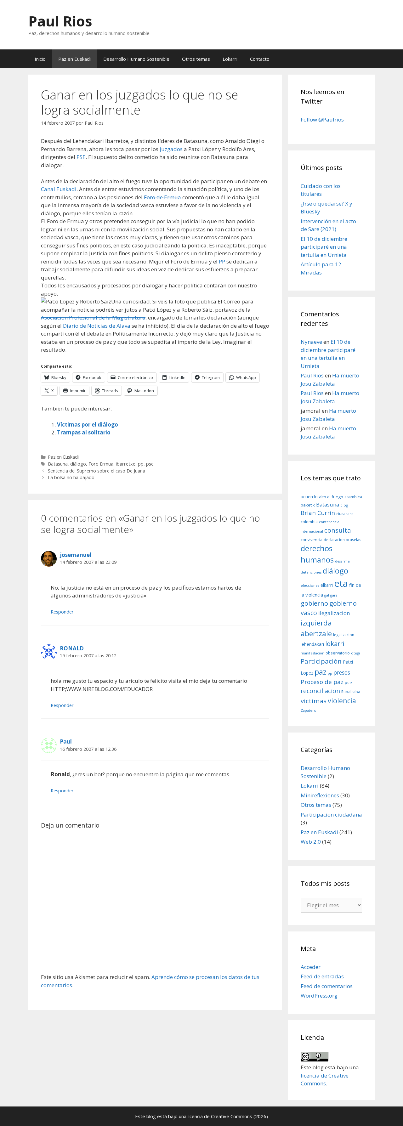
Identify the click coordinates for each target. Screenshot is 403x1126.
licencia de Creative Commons (220, 1116)
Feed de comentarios (327, 986)
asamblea (353, 497)
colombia (309, 521)
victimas (313, 700)
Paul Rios (60, 21)
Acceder (311, 966)
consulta (337, 530)
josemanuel (75, 554)
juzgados (171, 149)
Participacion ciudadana (331, 814)
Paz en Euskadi (74, 59)
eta (341, 583)
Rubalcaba (350, 691)
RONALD (72, 648)
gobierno (314, 603)
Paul (66, 741)
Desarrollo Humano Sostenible (136, 59)
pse (150, 464)
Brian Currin (318, 513)
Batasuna (58, 464)
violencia (342, 700)
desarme (342, 561)
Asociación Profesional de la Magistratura (93, 317)
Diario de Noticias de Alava (96, 325)
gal (326, 595)
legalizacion (343, 634)
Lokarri (230, 59)
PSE (81, 157)
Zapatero (308, 710)
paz (320, 671)
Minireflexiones (320, 795)
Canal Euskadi (59, 189)
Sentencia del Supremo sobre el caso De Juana (96, 471)
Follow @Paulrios (322, 119)
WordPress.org (319, 995)
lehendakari (312, 644)
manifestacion (312, 653)
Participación (321, 661)
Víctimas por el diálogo (87, 424)
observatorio (338, 653)
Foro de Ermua (162, 197)
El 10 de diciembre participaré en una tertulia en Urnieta (324, 246)
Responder (62, 612)
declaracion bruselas (342, 539)
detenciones (311, 572)
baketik (308, 505)
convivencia (311, 539)
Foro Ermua (100, 464)
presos (341, 672)
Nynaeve (311, 341)
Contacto (260, 59)
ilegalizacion (334, 613)
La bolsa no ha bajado (71, 477)
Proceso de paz (322, 682)
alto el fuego (331, 497)
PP (222, 261)
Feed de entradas (322, 976)
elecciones (310, 585)
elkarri (327, 585)
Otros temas (196, 59)
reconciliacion (320, 691)
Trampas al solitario (84, 432)
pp (141, 464)
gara (334, 595)
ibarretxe (125, 464)
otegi (355, 653)
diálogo (78, 464)
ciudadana (345, 514)
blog (344, 505)
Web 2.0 (311, 841)
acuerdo (309, 497)
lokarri (334, 643)
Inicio (40, 59)
